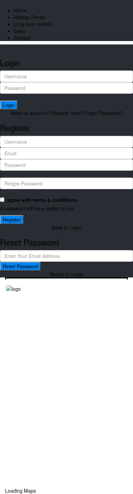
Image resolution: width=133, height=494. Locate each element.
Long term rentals (33, 24)
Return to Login (66, 274)
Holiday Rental (29, 17)
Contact (22, 37)
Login (9, 105)
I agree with (40, 199)
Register (12, 219)
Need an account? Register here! (46, 112)
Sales (20, 30)
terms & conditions (55, 199)
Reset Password (20, 266)
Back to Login (66, 227)
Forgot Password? (103, 112)
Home (20, 10)
